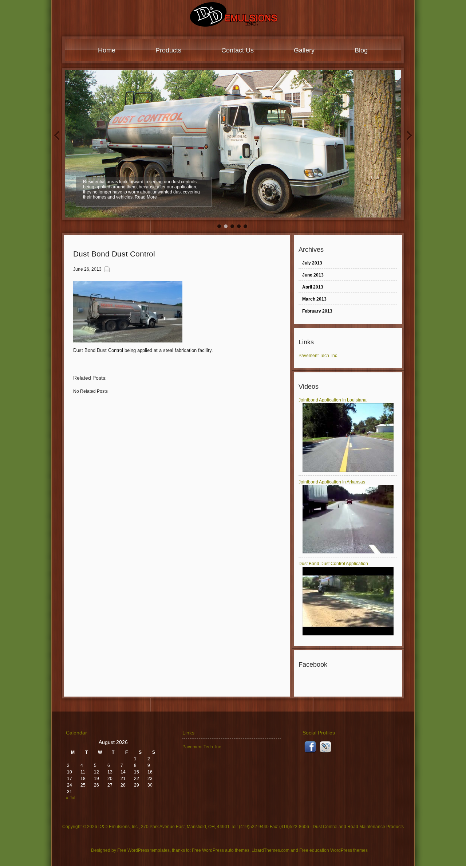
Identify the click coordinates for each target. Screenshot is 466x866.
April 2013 (312, 287)
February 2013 (317, 311)
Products (168, 50)
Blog (361, 50)
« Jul (70, 797)
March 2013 (314, 299)
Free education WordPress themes (333, 850)
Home (106, 50)
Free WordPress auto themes (220, 850)
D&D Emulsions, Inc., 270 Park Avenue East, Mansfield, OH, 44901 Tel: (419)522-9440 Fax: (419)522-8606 (203, 826)
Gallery (304, 50)
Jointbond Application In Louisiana (333, 400)
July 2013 (312, 263)
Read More (146, 197)
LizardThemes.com (270, 850)
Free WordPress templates (143, 850)
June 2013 (313, 275)
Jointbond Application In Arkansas (332, 482)
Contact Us (237, 50)
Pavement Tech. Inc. (318, 355)
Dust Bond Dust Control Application (333, 563)
